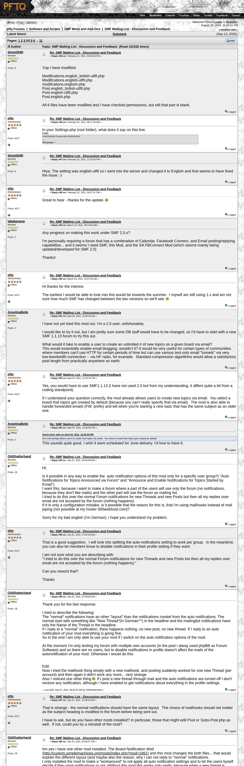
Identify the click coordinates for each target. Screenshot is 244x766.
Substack (119, 34)
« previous (224, 29)
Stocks (196, 15)
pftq (11, 118)
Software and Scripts (44, 29)
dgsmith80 (15, 52)
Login (218, 22)
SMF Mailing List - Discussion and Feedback (137, 29)
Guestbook (222, 15)
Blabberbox (155, 15)
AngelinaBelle (18, 312)
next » (234, 29)
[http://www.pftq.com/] (9, 145)
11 (41, 40)
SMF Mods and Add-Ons (82, 29)
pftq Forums (16, 29)
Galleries (170, 15)
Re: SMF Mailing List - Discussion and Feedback (85, 52)
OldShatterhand (19, 456)
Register (231, 22)
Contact (236, 15)
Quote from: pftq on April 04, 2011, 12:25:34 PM (68, 434)
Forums (208, 15)
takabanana (16, 221)
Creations (184, 15)
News (142, 15)
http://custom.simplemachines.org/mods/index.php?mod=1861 (95, 753)
